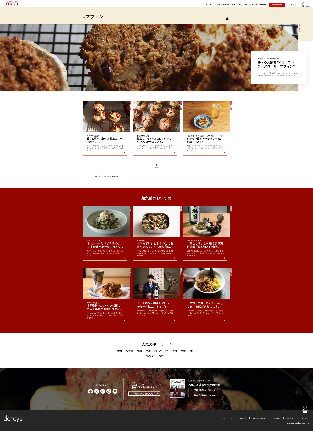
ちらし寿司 (171, 351)
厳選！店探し (236, 4)
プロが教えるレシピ (221, 4)
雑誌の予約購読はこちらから (204, 395)
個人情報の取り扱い (259, 418)
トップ (208, 4)
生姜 (183, 351)
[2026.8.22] (156, 283)
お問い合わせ (305, 418)
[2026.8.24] (156, 221)
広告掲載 (277, 418)
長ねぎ (158, 351)
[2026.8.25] (106, 221)
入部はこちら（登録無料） (144, 394)
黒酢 (148, 351)
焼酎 (119, 351)
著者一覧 (243, 418)
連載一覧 (263, 4)
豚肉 (139, 351)
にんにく (150, 356)
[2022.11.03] (206, 116)
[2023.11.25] (149, 57)
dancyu (97, 176)
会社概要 (290, 418)
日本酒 (129, 351)
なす (161, 356)
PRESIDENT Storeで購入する (204, 390)
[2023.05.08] (106, 116)
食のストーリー (250, 4)
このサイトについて (225, 418)
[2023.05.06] (156, 116)
